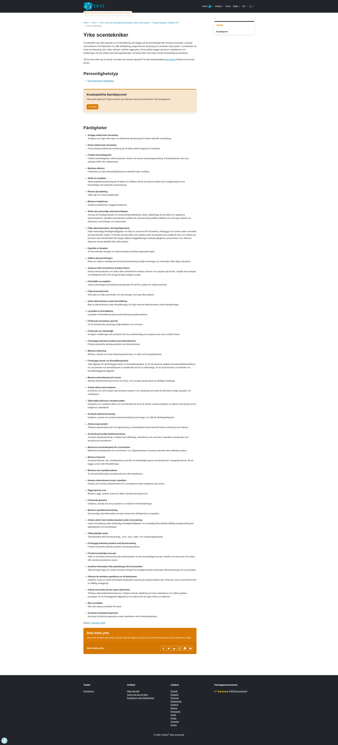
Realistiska (108, 81)
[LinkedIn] (174, 648)
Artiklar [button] (218, 6)
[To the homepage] (94, 6)
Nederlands (176, 701)
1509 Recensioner (238, 691)
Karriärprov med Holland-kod (140, 698)
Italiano (174, 708)
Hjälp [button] (235, 6)
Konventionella (95, 81)
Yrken (228, 6)
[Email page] (190, 648)
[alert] (4, 741)
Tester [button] (206, 6)
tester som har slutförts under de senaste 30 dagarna (109, 13)
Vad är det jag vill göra (137, 695)
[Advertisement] (234, 55)
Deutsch (174, 705)
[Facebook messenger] (185, 648)
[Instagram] (179, 648)
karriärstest (170, 59)
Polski (173, 718)
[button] (251, 6)
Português (175, 712)
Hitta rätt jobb (133, 691)
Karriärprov (222, 32)
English (174, 691)
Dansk (174, 725)
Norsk (173, 715)
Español (174, 695)
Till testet (92, 107)
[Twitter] (169, 648)
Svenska (175, 722)
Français (175, 698)
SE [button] (244, 6)
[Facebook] (163, 648)
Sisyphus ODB (98, 623)
